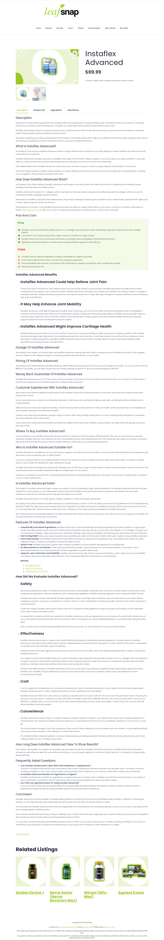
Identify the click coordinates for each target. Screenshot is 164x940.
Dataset (59, 28)
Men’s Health (110, 28)
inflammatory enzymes (32, 210)
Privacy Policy (110, 927)
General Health (94, 28)
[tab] (22, 110)
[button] (74, 53)
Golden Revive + (30, 892)
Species (49, 28)
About (70, 28)
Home (38, 28)
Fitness (80, 28)
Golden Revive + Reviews (36, 571)
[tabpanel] (82, 471)
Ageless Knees (131, 892)
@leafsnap (87, 927)
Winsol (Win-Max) (96, 894)
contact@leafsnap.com (67, 927)
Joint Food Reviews (33, 568)
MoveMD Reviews (33, 565)
